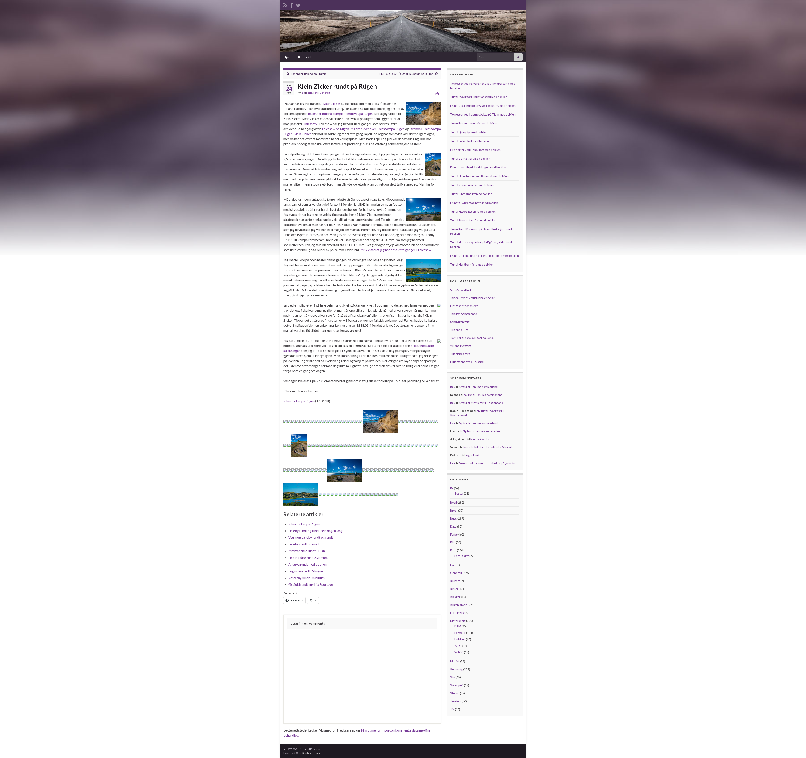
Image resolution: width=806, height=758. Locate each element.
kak (303, 92)
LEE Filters (457, 613)
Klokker (455, 597)
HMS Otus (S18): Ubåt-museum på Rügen (406, 73)
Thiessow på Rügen (335, 129)
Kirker (454, 589)
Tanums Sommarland (463, 314)
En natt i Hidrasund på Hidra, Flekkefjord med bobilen (484, 255)
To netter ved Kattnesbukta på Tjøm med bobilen (483, 114)
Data (453, 526)
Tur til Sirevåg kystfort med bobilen (473, 220)
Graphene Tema (311, 752)
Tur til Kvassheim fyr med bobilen (472, 185)
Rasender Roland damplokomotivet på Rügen (340, 114)
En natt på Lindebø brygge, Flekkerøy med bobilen (483, 105)
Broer (454, 510)
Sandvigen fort (460, 322)
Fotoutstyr (461, 556)
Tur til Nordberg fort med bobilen (471, 264)
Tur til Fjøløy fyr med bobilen (468, 132)
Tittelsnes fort (460, 353)
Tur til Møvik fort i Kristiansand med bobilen (478, 97)
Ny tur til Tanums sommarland (478, 386)
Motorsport (458, 620)
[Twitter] (298, 4)
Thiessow (310, 124)
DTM (457, 626)
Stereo (454, 693)
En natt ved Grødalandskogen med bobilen (478, 167)
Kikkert (455, 581)
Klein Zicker (331, 103)
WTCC (458, 652)
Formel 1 (460, 632)
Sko (452, 677)
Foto (316, 92)
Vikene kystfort (460, 345)
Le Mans (459, 639)
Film (452, 542)
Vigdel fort (472, 455)
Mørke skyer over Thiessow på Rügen (377, 129)
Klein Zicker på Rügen (299, 401)
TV (452, 709)
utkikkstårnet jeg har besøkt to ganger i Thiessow (395, 250)
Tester (458, 493)
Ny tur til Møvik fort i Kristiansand (481, 402)
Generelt (325, 92)
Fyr (452, 565)
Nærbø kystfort (480, 439)
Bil (451, 488)
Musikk (454, 661)
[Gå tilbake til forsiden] (403, 31)
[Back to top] (796, 748)
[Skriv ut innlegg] (437, 93)
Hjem (287, 57)
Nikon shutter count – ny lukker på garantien (488, 463)
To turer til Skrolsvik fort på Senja (472, 338)
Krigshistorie (458, 605)
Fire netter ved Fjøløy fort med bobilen (475, 149)
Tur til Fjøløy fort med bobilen (469, 141)
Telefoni (455, 701)
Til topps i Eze (459, 330)
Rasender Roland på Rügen (308, 73)
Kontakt (304, 57)
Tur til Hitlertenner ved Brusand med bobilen (479, 176)
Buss (453, 518)
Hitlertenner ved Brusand (467, 361)
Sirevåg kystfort (460, 290)
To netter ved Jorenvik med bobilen (473, 123)
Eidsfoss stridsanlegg (464, 306)
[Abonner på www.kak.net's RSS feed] (285, 4)
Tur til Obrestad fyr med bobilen (471, 194)
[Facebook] (291, 4)
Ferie (309, 92)
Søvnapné (456, 685)
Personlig (456, 669)
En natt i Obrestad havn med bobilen (474, 202)
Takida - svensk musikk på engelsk (472, 298)
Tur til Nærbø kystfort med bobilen (473, 211)
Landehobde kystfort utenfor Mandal (487, 447)
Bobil (453, 502)
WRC (457, 645)
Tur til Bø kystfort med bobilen (470, 158)
